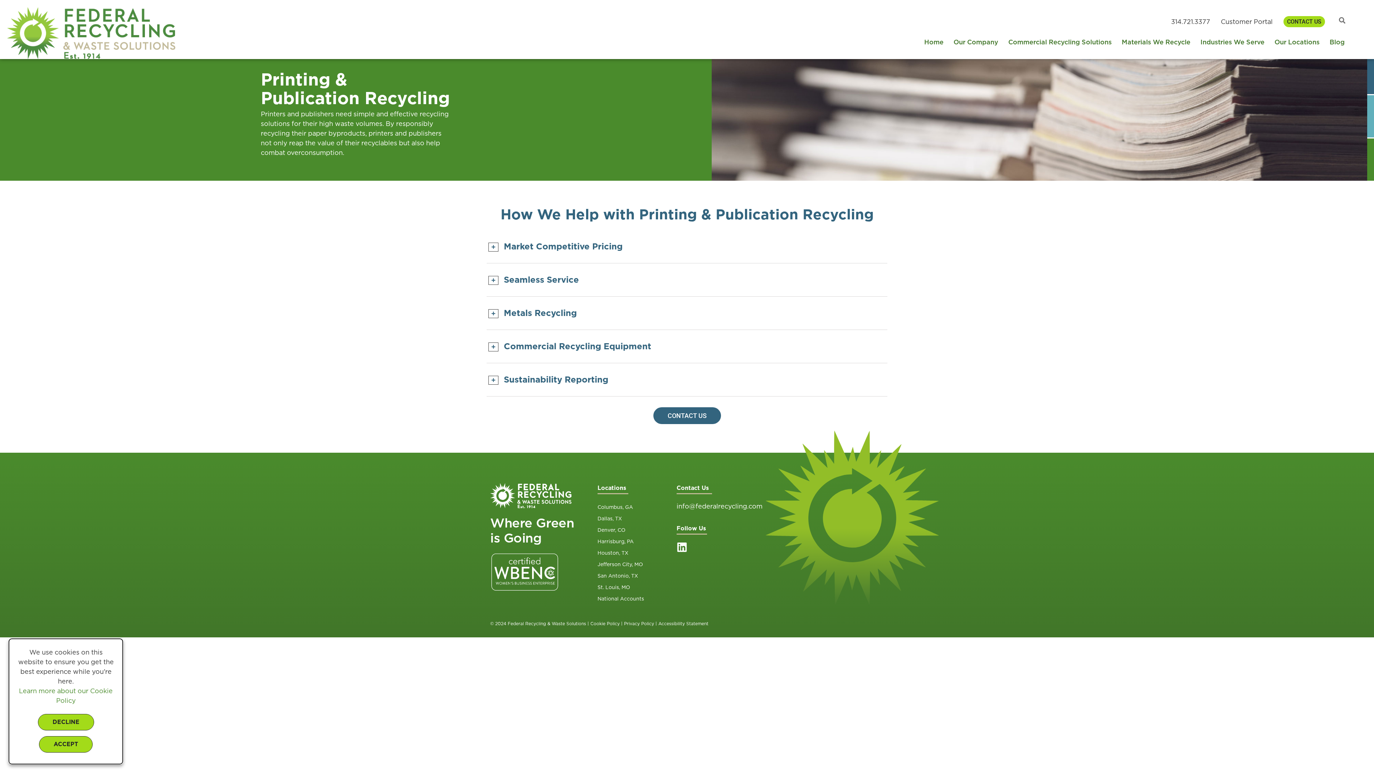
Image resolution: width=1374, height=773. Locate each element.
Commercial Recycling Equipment (577, 346)
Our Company (976, 42)
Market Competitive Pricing (563, 246)
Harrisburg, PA (616, 541)
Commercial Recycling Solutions (1060, 42)
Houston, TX (613, 553)
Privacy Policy (639, 623)
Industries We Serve (1232, 42)
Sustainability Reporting (556, 379)
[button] (687, 246)
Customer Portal (1247, 21)
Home (934, 42)
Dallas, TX (610, 518)
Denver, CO (611, 530)
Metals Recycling (540, 313)
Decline (66, 722)
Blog (1337, 42)
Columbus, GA (615, 507)
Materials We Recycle (1156, 42)
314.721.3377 (1190, 21)
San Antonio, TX (618, 576)
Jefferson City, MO (620, 564)
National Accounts (621, 599)
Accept (66, 744)
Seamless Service (541, 279)
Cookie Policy (605, 623)
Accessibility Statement (683, 623)
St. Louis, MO (614, 587)
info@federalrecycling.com (719, 506)
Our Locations (1297, 42)
